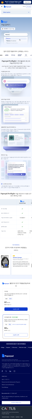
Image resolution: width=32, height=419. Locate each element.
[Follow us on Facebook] (2, 371)
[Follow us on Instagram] (14, 371)
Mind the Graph (22, 347)
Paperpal (8, 347)
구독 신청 (29, 6)
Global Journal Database (8, 384)
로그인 (24, 6)
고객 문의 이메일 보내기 (16, 402)
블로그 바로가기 (5, 379)
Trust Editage (5, 387)
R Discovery (14, 347)
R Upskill (30, 347)
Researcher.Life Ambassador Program (11, 382)
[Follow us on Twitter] (6, 371)
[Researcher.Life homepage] (16, 355)
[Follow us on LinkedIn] (10, 371)
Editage (2, 347)
